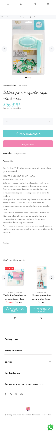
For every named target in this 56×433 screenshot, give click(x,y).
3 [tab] (30, 78)
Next (52, 49)
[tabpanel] (28, 47)
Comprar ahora (28, 144)
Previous (4, 49)
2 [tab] (28, 78)
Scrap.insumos (19, 153)
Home (3, 17)
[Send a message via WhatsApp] (50, 427)
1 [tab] (26, 78)
